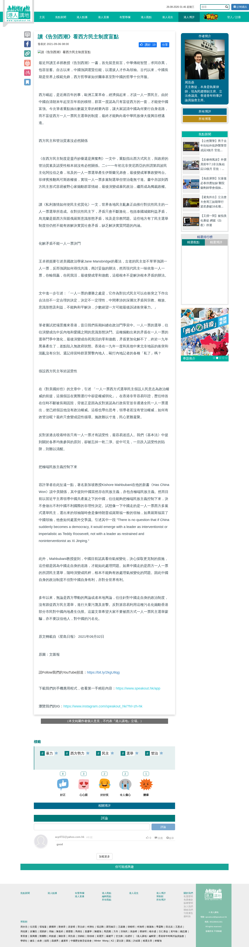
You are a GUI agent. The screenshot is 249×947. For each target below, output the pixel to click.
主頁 (42, 17)
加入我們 (188, 906)
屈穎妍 (42, 931)
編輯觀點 (106, 896)
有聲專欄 (124, 17)
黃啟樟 (133, 931)
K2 (112, 940)
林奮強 (158, 940)
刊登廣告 (188, 913)
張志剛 (100, 926)
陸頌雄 (90, 936)
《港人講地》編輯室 (145, 936)
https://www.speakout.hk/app (138, 688)
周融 (51, 931)
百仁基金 (163, 931)
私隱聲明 (188, 896)
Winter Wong (101, 940)
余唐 (39, 940)
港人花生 (167, 17)
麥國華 (52, 926)
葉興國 (33, 936)
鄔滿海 (150, 926)
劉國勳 (42, 936)
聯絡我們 (188, 909)
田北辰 (169, 926)
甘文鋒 (119, 936)
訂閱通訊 (241, 6)
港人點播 (82, 17)
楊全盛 (152, 931)
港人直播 (103, 17)
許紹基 (136, 940)
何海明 (140, 926)
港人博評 (189, 17)
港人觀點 (146, 17)
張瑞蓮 (42, 926)
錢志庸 (183, 931)
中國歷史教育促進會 (81, 940)
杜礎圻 (128, 936)
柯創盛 (52, 936)
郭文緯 (81, 926)
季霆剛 (159, 926)
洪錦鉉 (81, 936)
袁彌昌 (33, 931)
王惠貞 (178, 926)
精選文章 (147, 940)
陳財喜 (62, 936)
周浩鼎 (71, 936)
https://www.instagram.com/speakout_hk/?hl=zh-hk (102, 706)
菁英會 (23, 936)
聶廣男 (55, 940)
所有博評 (205, 111)
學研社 (23, 940)
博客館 (159, 896)
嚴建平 (109, 936)
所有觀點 (106, 899)
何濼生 (90, 926)
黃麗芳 (100, 936)
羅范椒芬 (111, 926)
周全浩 (23, 926)
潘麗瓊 (69, 931)
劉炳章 (62, 926)
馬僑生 (78, 931)
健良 (32, 940)
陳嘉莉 (59, 931)
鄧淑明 (143, 931)
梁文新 (120, 940)
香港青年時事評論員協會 (171, 936)
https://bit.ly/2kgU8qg (103, 672)
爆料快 (187, 916)
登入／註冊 (234, 17)
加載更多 (104, 856)
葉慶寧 (88, 931)
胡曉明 (131, 926)
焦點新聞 (60, 17)
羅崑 (128, 940)
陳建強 (97, 931)
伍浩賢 (33, 926)
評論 (163, 826)
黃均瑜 (174, 931)
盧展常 (64, 940)
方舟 (115, 931)
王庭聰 (121, 926)
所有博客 (205, 118)
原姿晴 (71, 926)
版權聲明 (188, 903)
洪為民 (124, 931)
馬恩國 (107, 931)
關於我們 (188, 893)
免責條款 (188, 899)
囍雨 (46, 940)
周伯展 (23, 931)
